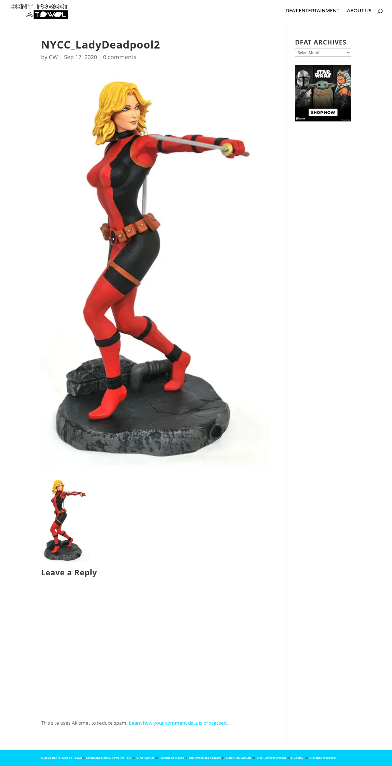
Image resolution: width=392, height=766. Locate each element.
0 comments (119, 57)
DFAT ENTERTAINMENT (312, 11)
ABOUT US (359, 11)
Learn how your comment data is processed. (178, 722)
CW (53, 57)
